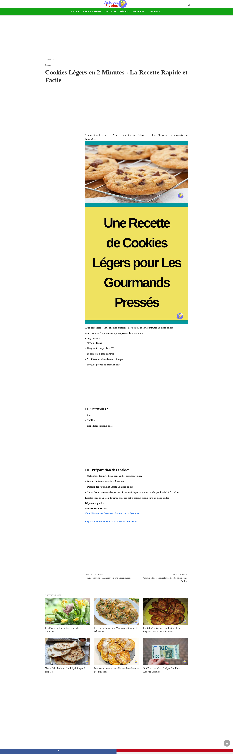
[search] (189, 5)
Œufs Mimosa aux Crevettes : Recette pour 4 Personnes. (112, 513)
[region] (116, 105)
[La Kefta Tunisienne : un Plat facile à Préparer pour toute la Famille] (165, 611)
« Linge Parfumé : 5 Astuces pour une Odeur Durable (108, 578)
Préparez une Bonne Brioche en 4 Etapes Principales (111, 521)
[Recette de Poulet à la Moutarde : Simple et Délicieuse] (116, 611)
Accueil (75, 12)
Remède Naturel (92, 12)
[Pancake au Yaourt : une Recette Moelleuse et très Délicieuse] (116, 651)
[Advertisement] (116, 35)
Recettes (110, 12)
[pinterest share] (174, 750)
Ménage (124, 12)
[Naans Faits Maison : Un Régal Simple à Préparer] (67, 651)
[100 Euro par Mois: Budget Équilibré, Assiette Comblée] (165, 651)
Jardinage (154, 12)
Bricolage (138, 12)
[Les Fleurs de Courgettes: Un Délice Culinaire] (67, 611)
